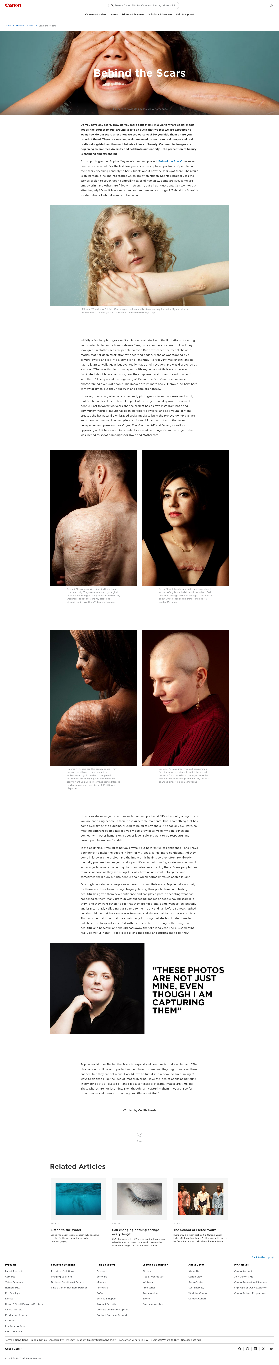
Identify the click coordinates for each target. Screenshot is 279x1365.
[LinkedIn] (255, 1348)
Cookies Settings (191, 1340)
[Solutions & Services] (173, 14)
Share (139, 1141)
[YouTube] (271, 1348)
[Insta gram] (247, 1348)
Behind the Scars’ (170, 161)
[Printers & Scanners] (145, 14)
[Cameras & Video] (107, 14)
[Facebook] (239, 1348)
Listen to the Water (66, 1230)
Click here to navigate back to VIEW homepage (139, 109)
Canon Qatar (13, 1349)
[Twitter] (263, 1348)
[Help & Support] (195, 14)
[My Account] (271, 5)
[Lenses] (119, 14)
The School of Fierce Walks (194, 1230)
